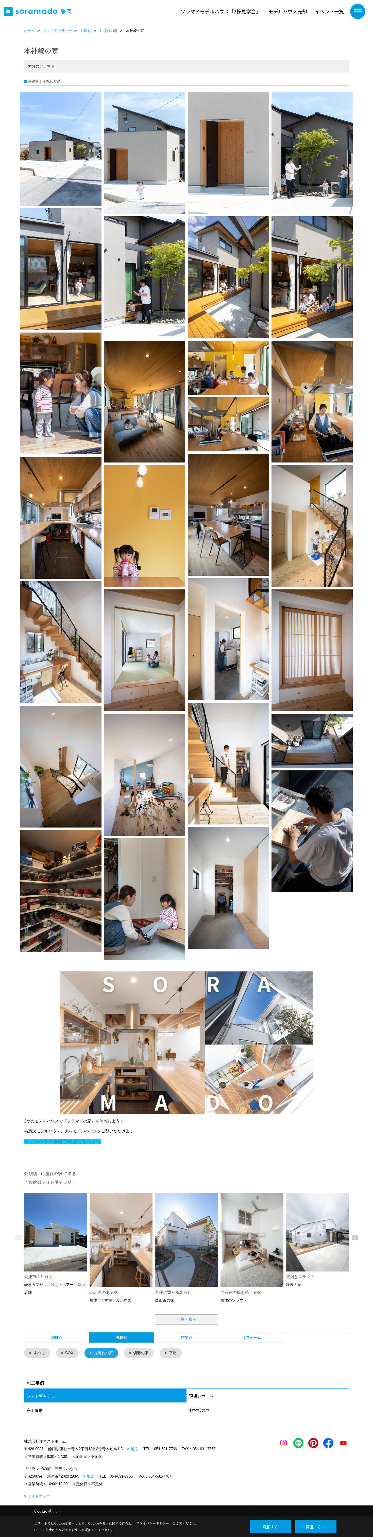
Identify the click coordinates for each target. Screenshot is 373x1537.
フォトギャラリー (43, 1396)
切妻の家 (140, 1353)
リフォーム (251, 1337)
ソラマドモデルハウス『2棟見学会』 (221, 11)
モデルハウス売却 (287, 11)
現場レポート (201, 1396)
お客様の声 (199, 1410)
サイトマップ (38, 1496)
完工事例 (35, 1410)
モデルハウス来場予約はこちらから (62, 1141)
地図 (135, 1449)
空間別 (186, 1337)
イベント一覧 (329, 11)
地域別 (56, 1337)
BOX (69, 1353)
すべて (39, 1353)
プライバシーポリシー (152, 1523)
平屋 (173, 1353)
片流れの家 (103, 1353)
